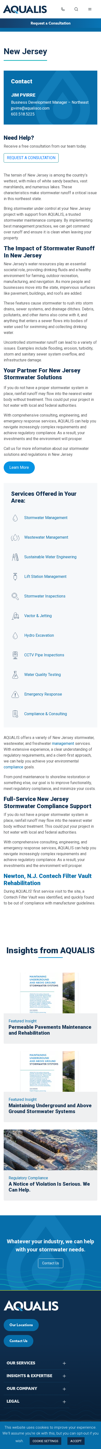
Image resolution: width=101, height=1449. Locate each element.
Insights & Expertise (29, 1375)
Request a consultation (31, 157)
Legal (13, 1401)
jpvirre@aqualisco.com (30, 108)
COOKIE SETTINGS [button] (45, 1441)
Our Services (21, 1362)
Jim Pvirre (23, 95)
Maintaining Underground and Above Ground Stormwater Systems (50, 1108)
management (63, 743)
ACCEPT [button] (76, 1441)
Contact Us (50, 1263)
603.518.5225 (23, 114)
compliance (13, 767)
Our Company (22, 1388)
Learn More (19, 467)
